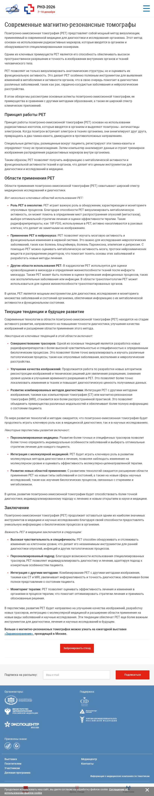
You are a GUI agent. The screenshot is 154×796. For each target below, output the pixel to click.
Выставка (11, 759)
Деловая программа (17, 772)
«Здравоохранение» (19, 634)
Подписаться (132, 674)
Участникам (12, 768)
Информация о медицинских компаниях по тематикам (119, 776)
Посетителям (13, 763)
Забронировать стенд (77, 648)
